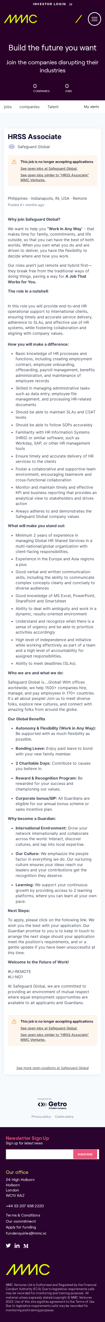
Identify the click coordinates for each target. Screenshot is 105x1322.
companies (30, 106)
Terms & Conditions (23, 1215)
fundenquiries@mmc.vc (26, 1233)
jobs (8, 106)
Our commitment (21, 1221)
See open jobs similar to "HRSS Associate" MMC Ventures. (55, 177)
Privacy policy (41, 1116)
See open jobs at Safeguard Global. (49, 168)
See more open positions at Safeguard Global (52, 1068)
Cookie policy (64, 1116)
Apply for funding (21, 1227)
